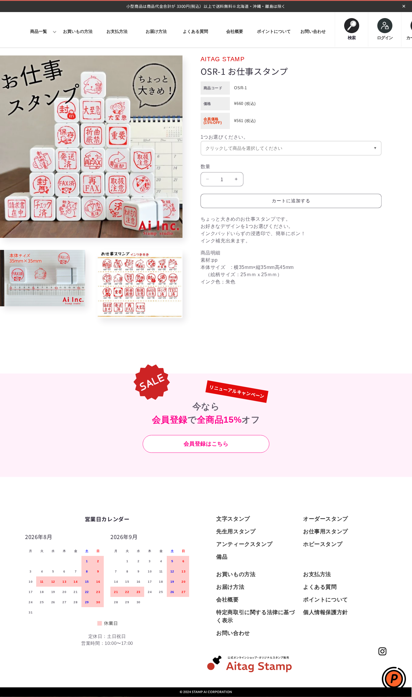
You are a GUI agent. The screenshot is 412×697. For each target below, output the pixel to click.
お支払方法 (317, 574)
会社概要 (227, 600)
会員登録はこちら (206, 444)
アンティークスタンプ (244, 544)
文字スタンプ (233, 519)
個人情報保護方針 (325, 612)
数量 (206, 166)
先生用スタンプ (235, 531)
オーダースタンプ (325, 519)
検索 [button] (352, 36)
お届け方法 (230, 587)
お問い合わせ (233, 633)
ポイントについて (325, 600)
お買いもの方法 (235, 574)
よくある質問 (320, 587)
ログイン (385, 37)
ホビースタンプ (322, 544)
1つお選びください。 (225, 136)
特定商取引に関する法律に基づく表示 (255, 616)
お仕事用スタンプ (325, 531)
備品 (221, 557)
